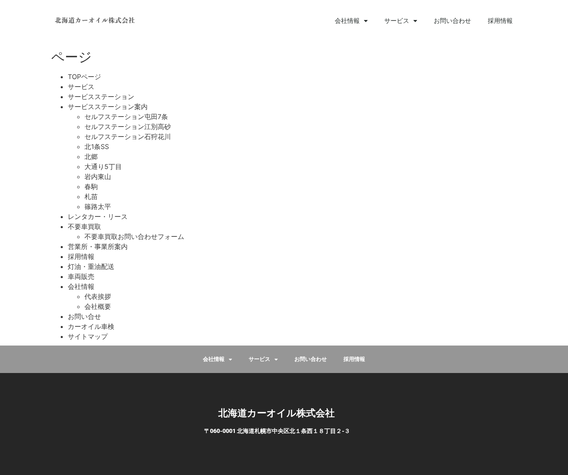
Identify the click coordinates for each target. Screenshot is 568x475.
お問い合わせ (452, 21)
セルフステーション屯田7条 (126, 116)
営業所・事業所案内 (98, 246)
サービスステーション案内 (108, 106)
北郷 (91, 156)
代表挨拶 (97, 296)
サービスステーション (101, 96)
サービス (81, 86)
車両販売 (81, 276)
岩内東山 (97, 176)
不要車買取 (84, 226)
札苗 (91, 196)
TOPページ (84, 76)
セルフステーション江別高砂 (127, 126)
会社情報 (347, 21)
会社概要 (97, 306)
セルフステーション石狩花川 (127, 136)
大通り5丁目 (103, 166)
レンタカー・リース (98, 216)
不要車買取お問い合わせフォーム (134, 236)
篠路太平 (97, 206)
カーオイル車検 (91, 326)
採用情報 (500, 21)
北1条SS (96, 146)
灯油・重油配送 (91, 266)
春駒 (91, 186)
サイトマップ (88, 336)
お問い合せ (84, 316)
